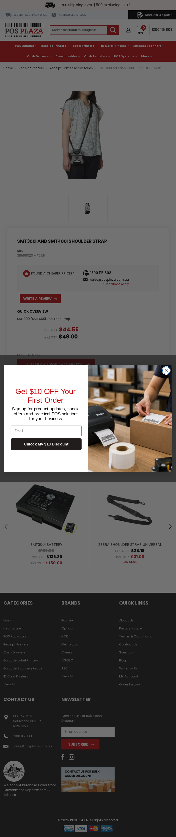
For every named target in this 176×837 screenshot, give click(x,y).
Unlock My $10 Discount (46, 444)
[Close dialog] (166, 370)
